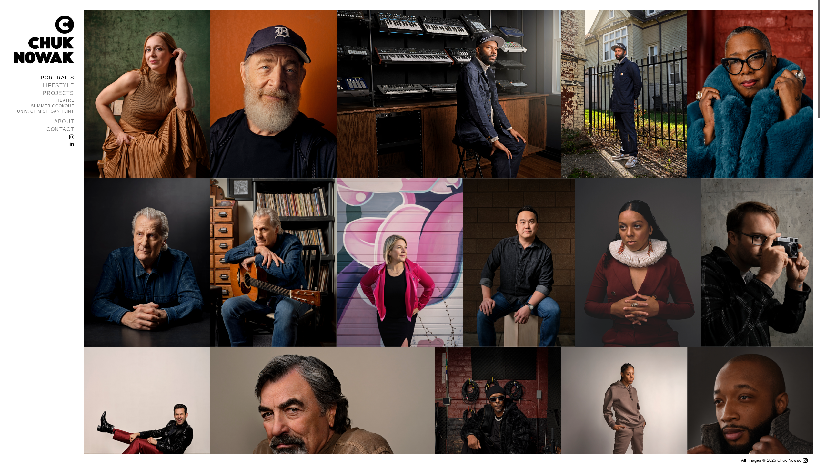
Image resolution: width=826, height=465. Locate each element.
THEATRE (64, 100)
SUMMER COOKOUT (52, 106)
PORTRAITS (57, 77)
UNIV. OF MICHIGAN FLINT (45, 111)
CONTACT (60, 129)
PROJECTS (58, 93)
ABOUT (64, 121)
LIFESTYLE (58, 85)
